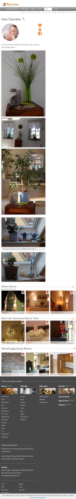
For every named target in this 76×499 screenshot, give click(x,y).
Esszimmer (4, 408)
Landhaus (23, 405)
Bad (2, 405)
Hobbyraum (4, 419)
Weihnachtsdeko (43, 396)
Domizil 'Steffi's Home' (63, 12)
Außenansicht (5, 434)
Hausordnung (5, 492)
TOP (8, 386)
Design (22, 399)
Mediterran (23, 419)
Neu (69, 386)
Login (56, 9)
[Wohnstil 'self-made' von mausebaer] (28, 390)
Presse (20, 487)
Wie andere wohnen (13, 9)
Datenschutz (4, 490)
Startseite (23, 12)
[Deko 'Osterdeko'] (23, 83)
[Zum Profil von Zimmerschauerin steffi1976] (10, 32)
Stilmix (22, 408)
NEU (10, 386)
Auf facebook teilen (40, 33)
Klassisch (22, 402)
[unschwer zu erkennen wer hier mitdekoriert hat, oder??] (23, 232)
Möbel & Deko (25, 9)
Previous (71, 286)
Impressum (22, 490)
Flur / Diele (4, 414)
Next (73, 286)
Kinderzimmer (5, 411)
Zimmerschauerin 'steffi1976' (49, 12)
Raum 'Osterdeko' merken (40, 29)
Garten (3, 428)
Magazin (33, 9)
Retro (21, 411)
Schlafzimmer (5, 402)
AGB (2, 487)
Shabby (22, 414)
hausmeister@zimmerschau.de (10, 475)
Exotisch (22, 396)
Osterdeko (42, 399)
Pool (2, 431)
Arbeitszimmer (5, 417)
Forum (40, 9)
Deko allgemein (43, 402)
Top (66, 386)
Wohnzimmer (5, 396)
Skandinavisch (24, 417)
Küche (3, 399)
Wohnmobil (4, 437)
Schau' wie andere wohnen (34, 12)
